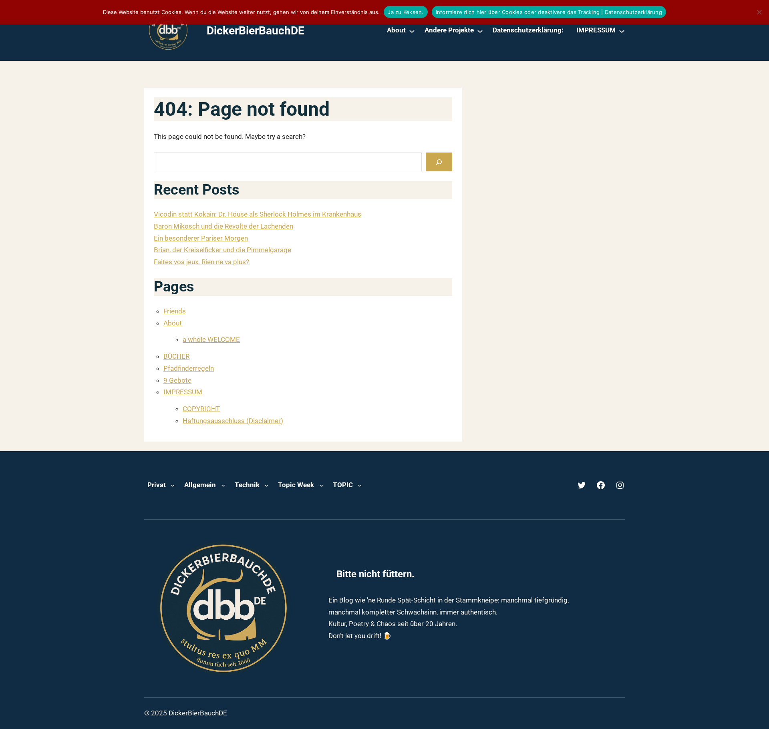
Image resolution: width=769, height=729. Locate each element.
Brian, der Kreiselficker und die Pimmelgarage (222, 250)
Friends (174, 311)
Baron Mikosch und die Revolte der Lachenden (223, 226)
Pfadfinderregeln (188, 368)
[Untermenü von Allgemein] (223, 485)
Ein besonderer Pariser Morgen (201, 238)
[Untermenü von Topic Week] (321, 485)
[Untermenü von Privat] (173, 485)
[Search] (439, 162)
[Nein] (759, 12)
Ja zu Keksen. (405, 12)
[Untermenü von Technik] (266, 485)
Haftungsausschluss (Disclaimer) (233, 421)
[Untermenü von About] (412, 31)
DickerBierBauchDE (255, 30)
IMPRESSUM (182, 392)
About (172, 323)
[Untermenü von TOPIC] (360, 485)
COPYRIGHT (201, 409)
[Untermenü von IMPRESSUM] (622, 31)
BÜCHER (176, 356)
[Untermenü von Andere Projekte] (480, 31)
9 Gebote (177, 380)
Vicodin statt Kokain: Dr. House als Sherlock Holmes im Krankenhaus (257, 214)
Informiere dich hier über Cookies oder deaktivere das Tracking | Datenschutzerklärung (549, 12)
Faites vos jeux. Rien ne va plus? (201, 262)
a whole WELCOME (211, 339)
